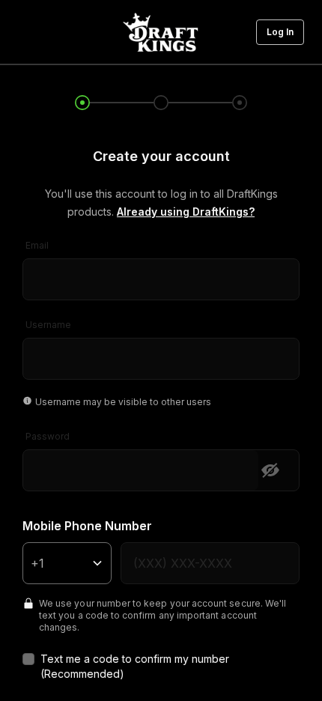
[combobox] (161, 269)
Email (37, 245)
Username (48, 324)
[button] (280, 32)
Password (47, 436)
